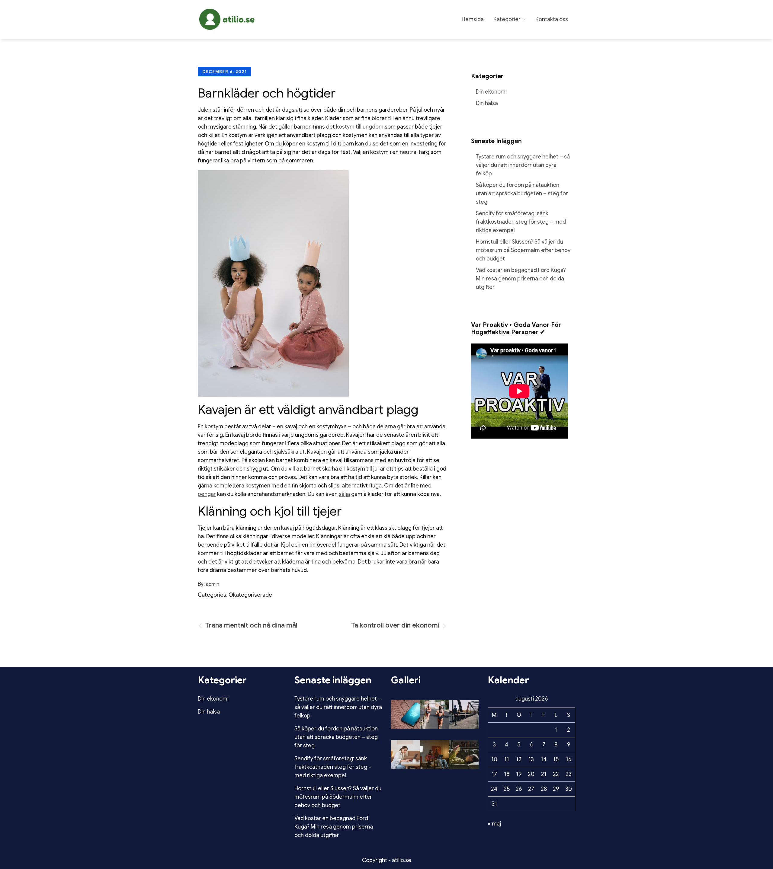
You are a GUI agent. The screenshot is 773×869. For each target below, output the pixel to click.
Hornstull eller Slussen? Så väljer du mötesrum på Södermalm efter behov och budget (523, 250)
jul (376, 468)
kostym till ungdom (359, 126)
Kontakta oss (551, 19)
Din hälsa (487, 103)
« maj (494, 823)
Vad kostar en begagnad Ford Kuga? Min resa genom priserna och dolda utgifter (521, 278)
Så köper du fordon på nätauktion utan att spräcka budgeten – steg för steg (522, 193)
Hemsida (473, 19)
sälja (344, 494)
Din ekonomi (491, 91)
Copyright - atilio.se (386, 860)
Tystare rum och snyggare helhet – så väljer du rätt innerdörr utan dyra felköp (523, 165)
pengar (207, 494)
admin (212, 584)
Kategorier (507, 19)
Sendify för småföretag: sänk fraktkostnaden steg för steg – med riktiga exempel (521, 222)
